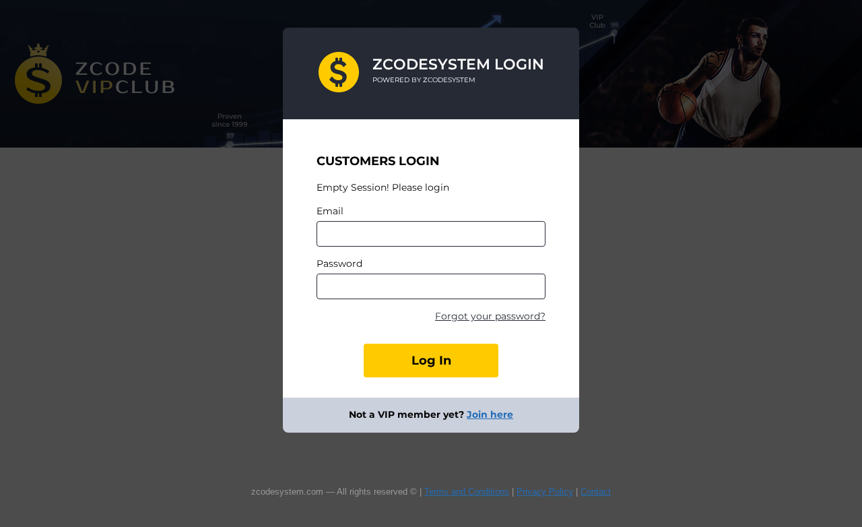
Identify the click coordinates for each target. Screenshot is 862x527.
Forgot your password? (490, 316)
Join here (490, 414)
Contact (596, 492)
